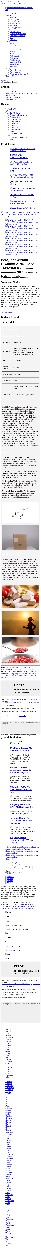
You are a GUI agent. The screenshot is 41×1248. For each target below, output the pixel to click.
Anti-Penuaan (15, 52)
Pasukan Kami (15, 22)
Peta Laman (14, 904)
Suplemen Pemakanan (18, 34)
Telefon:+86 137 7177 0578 (11, 2)
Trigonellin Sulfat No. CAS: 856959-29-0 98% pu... (21, 789)
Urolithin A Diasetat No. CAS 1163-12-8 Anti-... (21, 749)
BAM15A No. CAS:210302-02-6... (19, 156)
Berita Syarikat (15, 70)
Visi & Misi (14, 26)
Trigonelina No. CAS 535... (22, 208)
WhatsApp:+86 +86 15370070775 (13, 4)
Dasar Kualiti (15, 46)
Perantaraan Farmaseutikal (19, 137)
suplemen (8, 906)
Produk (8, 30)
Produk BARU (15, 32)
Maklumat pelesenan (17, 44)
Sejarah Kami (15, 24)
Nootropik (13, 54)
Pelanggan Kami (16, 28)
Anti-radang (14, 56)
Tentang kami (10, 15)
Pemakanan (5, 909)
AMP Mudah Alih (26, 904)
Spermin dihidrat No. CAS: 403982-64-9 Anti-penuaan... (21, 820)
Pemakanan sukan (16, 50)
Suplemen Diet (15, 62)
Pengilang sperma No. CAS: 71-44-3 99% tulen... (22, 806)
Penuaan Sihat (10, 99)
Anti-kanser (14, 58)
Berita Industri (15, 72)
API (11, 38)
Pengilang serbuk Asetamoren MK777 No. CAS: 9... (21, 840)
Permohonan (10, 48)
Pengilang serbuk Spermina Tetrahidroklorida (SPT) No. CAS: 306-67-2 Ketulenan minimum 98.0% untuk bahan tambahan (19, 669)
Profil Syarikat (15, 20)
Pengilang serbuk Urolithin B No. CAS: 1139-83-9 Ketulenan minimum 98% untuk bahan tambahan (20, 676)
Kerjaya (13, 17)
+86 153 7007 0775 (12, 950)
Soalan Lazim (15, 64)
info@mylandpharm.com (14, 863)
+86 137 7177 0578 (12, 946)
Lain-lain (13, 40)
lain (11, 139)
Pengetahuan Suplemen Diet (20, 74)
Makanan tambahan (20, 906)
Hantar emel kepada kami (10, 312)
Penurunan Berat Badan (18, 115)
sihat (2, 906)
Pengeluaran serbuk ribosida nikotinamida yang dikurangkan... (20, 770)
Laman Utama (10, 13)
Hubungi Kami (10, 76)
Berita (7, 68)
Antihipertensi (15, 60)
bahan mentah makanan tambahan (22, 909)
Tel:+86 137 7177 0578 (13, 873)
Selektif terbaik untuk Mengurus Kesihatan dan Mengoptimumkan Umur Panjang (22, 848)
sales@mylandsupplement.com (16, 865)
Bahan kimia (32, 906)
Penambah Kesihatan (17, 36)
